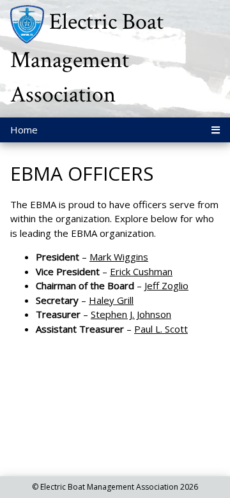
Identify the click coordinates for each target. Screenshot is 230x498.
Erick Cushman (141, 271)
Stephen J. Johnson (131, 314)
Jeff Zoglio (166, 285)
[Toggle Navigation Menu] (215, 129)
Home (24, 129)
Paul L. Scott (161, 328)
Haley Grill (111, 300)
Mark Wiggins (118, 256)
